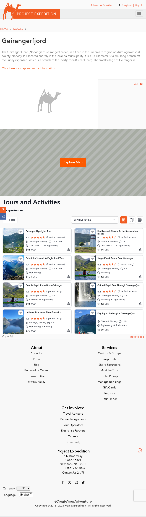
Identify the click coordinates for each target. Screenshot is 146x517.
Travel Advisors (73, 414)
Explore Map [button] (73, 162)
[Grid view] (123, 219)
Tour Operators (73, 425)
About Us (37, 353)
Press (36, 359)
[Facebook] (63, 482)
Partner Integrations (73, 419)
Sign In (139, 5)
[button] (3, 210)
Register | (128, 5)
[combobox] (26, 494)
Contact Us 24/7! (73, 473)
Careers (73, 436)
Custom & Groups (109, 353)
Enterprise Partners (73, 431)
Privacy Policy (36, 382)
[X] (70, 482)
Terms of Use (36, 376)
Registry (109, 393)
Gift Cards (109, 388)
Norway (20, 29)
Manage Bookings (109, 382)
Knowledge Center (36, 370)
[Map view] (131, 219)
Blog (36, 365)
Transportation (109, 359)
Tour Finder (109, 399)
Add (138, 84)
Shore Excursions (109, 365)
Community (73, 442)
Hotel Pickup (109, 376)
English (25, 495)
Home (5, 29)
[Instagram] (76, 482)
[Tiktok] (83, 482)
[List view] (139, 219)
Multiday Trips (109, 370)
